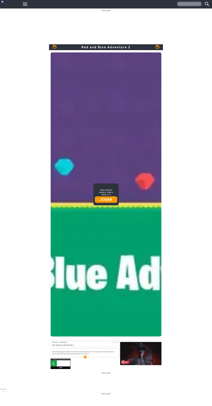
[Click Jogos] (5, 2)
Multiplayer (63, 342)
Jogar (106, 199)
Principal (55, 342)
